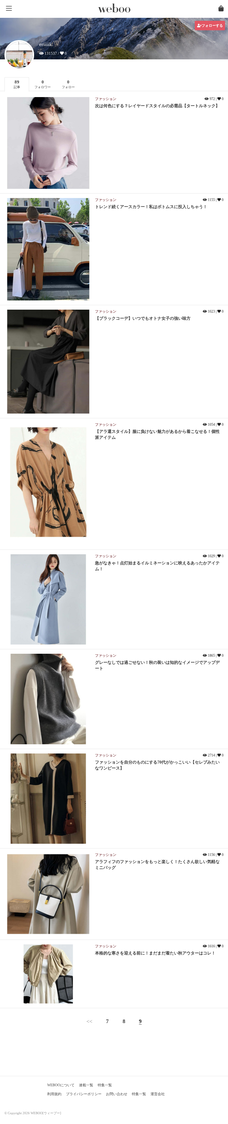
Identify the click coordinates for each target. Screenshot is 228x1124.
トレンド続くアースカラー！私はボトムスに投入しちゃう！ (151, 207)
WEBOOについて (61, 1085)
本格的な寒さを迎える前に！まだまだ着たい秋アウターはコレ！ (155, 953)
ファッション (105, 99)
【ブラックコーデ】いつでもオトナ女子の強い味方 (143, 318)
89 (17, 84)
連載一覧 (86, 1085)
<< (89, 1021)
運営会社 (158, 1094)
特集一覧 (105, 1085)
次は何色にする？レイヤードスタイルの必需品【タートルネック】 (157, 106)
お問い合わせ (116, 1094)
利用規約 (54, 1094)
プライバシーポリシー (84, 1094)
